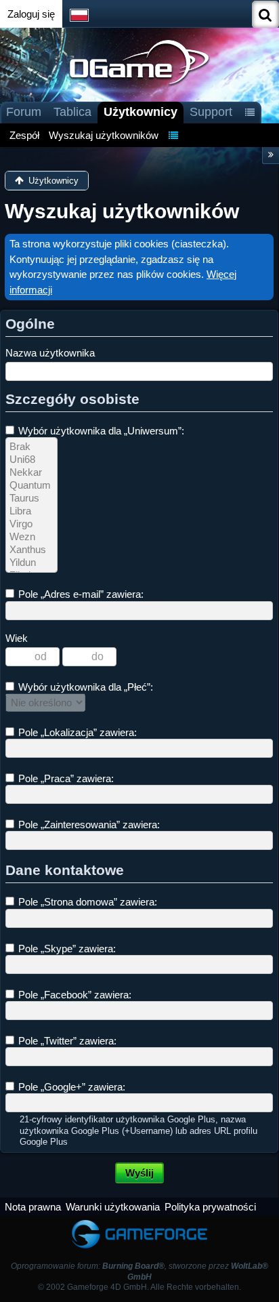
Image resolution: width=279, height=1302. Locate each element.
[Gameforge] (139, 1222)
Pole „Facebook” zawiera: (73, 994)
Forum (23, 112)
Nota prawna (33, 1207)
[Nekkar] (31, 472)
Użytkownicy (140, 112)
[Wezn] (31, 537)
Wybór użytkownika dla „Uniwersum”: (100, 430)
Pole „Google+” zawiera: (70, 1087)
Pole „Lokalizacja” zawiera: (76, 732)
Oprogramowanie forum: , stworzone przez (139, 1271)
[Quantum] (31, 485)
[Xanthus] (31, 550)
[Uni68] (31, 459)
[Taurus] (31, 498)
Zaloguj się (31, 14)
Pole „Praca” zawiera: (65, 778)
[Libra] (31, 511)
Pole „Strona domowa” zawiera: (86, 902)
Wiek (16, 638)
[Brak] (31, 447)
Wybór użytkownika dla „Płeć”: (84, 687)
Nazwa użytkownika (50, 353)
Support (211, 112)
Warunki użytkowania (113, 1207)
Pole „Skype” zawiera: (66, 948)
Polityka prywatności (210, 1207)
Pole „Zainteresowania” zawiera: (88, 824)
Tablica (72, 112)
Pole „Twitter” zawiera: (66, 1040)
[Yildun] (31, 562)
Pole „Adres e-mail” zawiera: (80, 594)
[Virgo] (31, 524)
